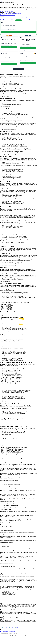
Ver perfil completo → (3, 595)
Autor (1, 1)
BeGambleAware (12, 627)
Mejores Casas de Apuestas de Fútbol (24, 18)
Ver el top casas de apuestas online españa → (7, 11)
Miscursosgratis (2, 0)
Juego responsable (12, 631)
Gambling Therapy (5, 627)
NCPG (16, 627)
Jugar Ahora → (18, 31)
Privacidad (2, 631)
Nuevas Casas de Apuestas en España (12, 18)
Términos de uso (6, 631)
